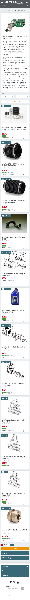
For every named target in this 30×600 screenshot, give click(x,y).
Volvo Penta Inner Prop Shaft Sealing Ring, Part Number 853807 (13, 457)
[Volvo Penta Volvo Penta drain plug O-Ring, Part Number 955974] (14, 261)
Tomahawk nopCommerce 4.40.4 (17, 595)
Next (12, 544)
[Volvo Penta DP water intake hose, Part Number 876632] (14, 224)
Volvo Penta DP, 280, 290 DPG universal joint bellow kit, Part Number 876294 (13, 165)
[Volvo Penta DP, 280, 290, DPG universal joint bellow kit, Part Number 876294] (14, 151)
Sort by (2, 93)
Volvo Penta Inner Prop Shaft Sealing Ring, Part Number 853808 (13, 494)
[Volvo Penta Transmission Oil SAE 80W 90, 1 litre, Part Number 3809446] (14, 298)
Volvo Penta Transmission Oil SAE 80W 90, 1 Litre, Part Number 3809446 (14, 311)
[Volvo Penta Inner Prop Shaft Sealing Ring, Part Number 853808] (14, 481)
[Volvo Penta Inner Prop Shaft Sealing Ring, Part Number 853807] (14, 444)
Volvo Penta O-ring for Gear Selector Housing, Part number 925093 (14, 384)
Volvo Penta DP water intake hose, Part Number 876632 (14, 238)
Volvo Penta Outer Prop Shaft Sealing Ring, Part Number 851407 (13, 421)
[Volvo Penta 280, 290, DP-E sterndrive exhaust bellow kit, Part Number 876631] (14, 188)
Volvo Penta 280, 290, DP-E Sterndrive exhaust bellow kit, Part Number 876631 (13, 201)
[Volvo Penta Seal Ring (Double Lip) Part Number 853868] (14, 334)
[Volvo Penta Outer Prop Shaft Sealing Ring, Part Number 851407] (14, 407)
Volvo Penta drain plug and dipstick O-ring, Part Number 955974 (13, 275)
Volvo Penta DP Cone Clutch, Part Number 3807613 (14, 530)
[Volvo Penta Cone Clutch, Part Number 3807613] (14, 517)
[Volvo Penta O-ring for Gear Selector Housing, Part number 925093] (14, 371)
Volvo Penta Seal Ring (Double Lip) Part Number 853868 (14, 348)
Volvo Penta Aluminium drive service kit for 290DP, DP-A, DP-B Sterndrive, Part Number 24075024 (14, 128)
